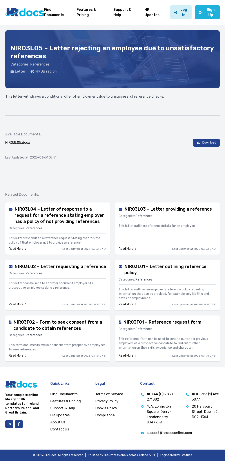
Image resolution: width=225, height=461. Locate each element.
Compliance (105, 415)
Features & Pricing (65, 401)
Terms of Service (109, 394)
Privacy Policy (106, 401)
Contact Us (59, 429)
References (39, 64)
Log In (183, 12)
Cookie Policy (106, 408)
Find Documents (64, 394)
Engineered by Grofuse (176, 455)
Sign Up (211, 12)
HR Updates (60, 415)
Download (209, 142)
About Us (57, 422)
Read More (16, 249)
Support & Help (62, 408)
